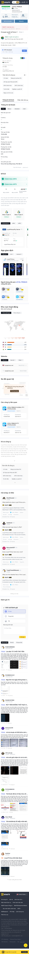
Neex (18, 941)
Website (21, 21)
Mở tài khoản (8, 21)
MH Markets (5, 941)
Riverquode (12, 941)
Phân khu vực (4, 914)
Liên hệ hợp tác (20, 911)
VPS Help (12, 911)
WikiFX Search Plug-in (6, 905)
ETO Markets (5, 939)
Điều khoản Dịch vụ (6, 902)
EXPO (19, 908)
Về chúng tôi (4, 899)
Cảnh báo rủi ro (18, 899)
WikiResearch (4, 911)
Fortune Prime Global (15, 939)
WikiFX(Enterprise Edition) (20, 905)
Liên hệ (11, 899)
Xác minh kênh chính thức (9, 908)
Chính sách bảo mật (18, 902)
